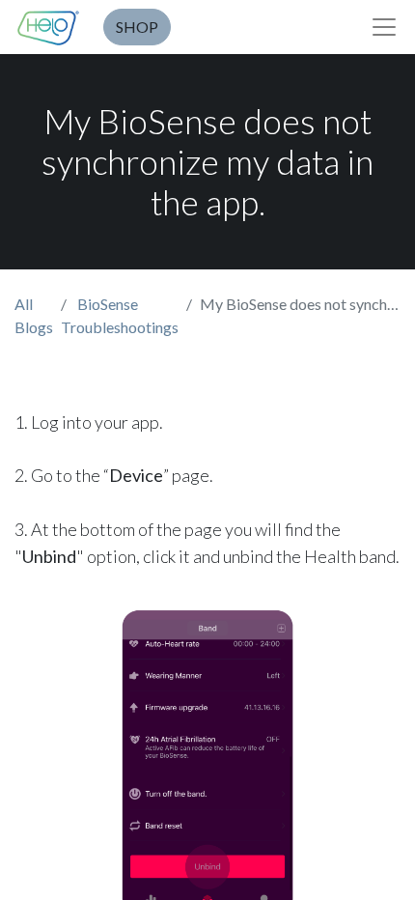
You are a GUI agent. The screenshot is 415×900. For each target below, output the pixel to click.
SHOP (137, 26)
